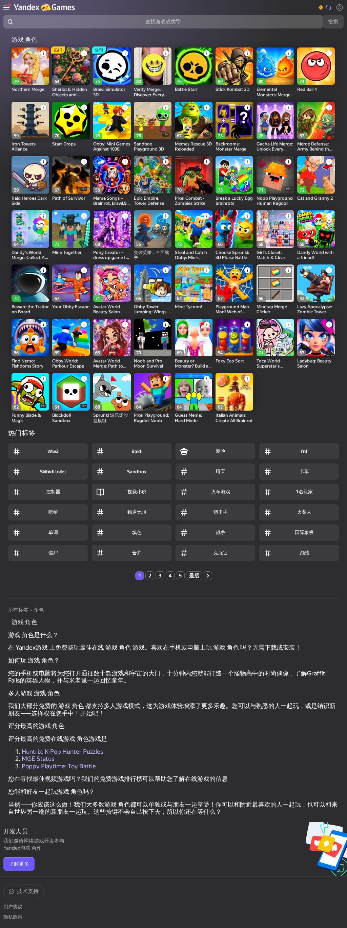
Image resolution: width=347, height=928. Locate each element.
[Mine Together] (71, 229)
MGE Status (38, 758)
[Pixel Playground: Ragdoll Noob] (152, 392)
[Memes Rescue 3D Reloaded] (193, 120)
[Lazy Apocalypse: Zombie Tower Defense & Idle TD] (316, 283)
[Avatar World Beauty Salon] (112, 283)
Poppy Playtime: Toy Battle (59, 766)
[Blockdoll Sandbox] (71, 392)
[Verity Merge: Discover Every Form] (152, 66)
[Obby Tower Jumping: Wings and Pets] (152, 283)
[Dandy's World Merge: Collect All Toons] (30, 229)
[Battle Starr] (193, 66)
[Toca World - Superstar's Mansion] (275, 337)
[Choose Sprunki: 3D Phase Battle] (234, 229)
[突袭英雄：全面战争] (152, 229)
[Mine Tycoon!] (193, 283)
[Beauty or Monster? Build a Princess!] (193, 337)
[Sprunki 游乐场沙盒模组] (112, 392)
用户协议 (12, 906)
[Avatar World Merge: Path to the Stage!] (112, 337)
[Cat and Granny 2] (316, 175)
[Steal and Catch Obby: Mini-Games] (193, 229)
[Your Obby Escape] (71, 283)
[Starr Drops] (71, 120)
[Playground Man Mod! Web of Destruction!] (234, 283)
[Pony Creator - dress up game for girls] (112, 229)
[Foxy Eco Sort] (234, 337)
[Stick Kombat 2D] (234, 66)
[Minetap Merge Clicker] (275, 283)
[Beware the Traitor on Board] (30, 283)
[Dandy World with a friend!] (316, 229)
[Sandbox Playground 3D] (152, 120)
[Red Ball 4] (316, 66)
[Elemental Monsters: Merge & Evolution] (275, 66)
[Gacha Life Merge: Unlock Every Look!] (275, 120)
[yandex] (45, 7)
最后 (194, 576)
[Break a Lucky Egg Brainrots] (234, 175)
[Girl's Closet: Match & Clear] (275, 229)
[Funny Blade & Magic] (30, 392)
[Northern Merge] (30, 66)
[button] (325, 7)
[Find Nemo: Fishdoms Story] (30, 337)
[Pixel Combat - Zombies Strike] (193, 175)
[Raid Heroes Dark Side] (30, 175)
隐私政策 (12, 917)
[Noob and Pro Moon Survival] (152, 337)
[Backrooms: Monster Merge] (234, 120)
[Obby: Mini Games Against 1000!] (112, 120)
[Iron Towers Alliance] (30, 120)
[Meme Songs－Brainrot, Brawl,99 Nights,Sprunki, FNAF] (112, 175)
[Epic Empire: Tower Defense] (152, 175)
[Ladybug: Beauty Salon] (316, 337)
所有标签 (18, 610)
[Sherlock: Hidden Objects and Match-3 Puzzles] (71, 66)
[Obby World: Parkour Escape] (71, 337)
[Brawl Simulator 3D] (112, 66)
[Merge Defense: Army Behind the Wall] (316, 120)
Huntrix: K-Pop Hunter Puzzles (62, 751)
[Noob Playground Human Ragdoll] (275, 175)
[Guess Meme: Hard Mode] (193, 392)
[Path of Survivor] (71, 175)
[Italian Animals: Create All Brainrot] (234, 392)
